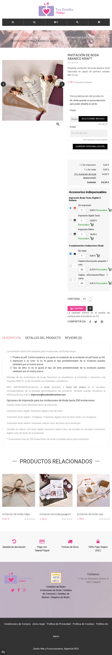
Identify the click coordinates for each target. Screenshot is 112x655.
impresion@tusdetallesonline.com (48, 394)
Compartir (90, 321)
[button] (99, 22)
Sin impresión (84, 205)
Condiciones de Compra (17, 624)
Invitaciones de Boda (51, 590)
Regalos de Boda (60, 597)
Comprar (78, 308)
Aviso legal (39, 624)
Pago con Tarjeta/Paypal (42, 549)
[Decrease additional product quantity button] (87, 211)
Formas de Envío (70, 547)
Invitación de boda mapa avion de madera (16, 514)
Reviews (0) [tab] (73, 338)
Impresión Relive (86, 229)
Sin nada (82, 250)
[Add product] (90, 308)
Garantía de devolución (14, 547)
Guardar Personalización (90, 146)
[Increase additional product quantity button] (87, 209)
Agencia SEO (71, 648)
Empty (73, 110)
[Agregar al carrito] (92, 224)
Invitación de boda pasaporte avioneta (56, 514)
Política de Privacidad (59, 624)
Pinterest (102, 321)
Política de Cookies (83, 624)
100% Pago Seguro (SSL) (98, 549)
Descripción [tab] (11, 338)
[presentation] (3, 84)
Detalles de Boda (56, 586)
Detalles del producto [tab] (43, 338)
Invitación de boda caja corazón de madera (90, 514)
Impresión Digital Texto (89, 215)
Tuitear (96, 321)
